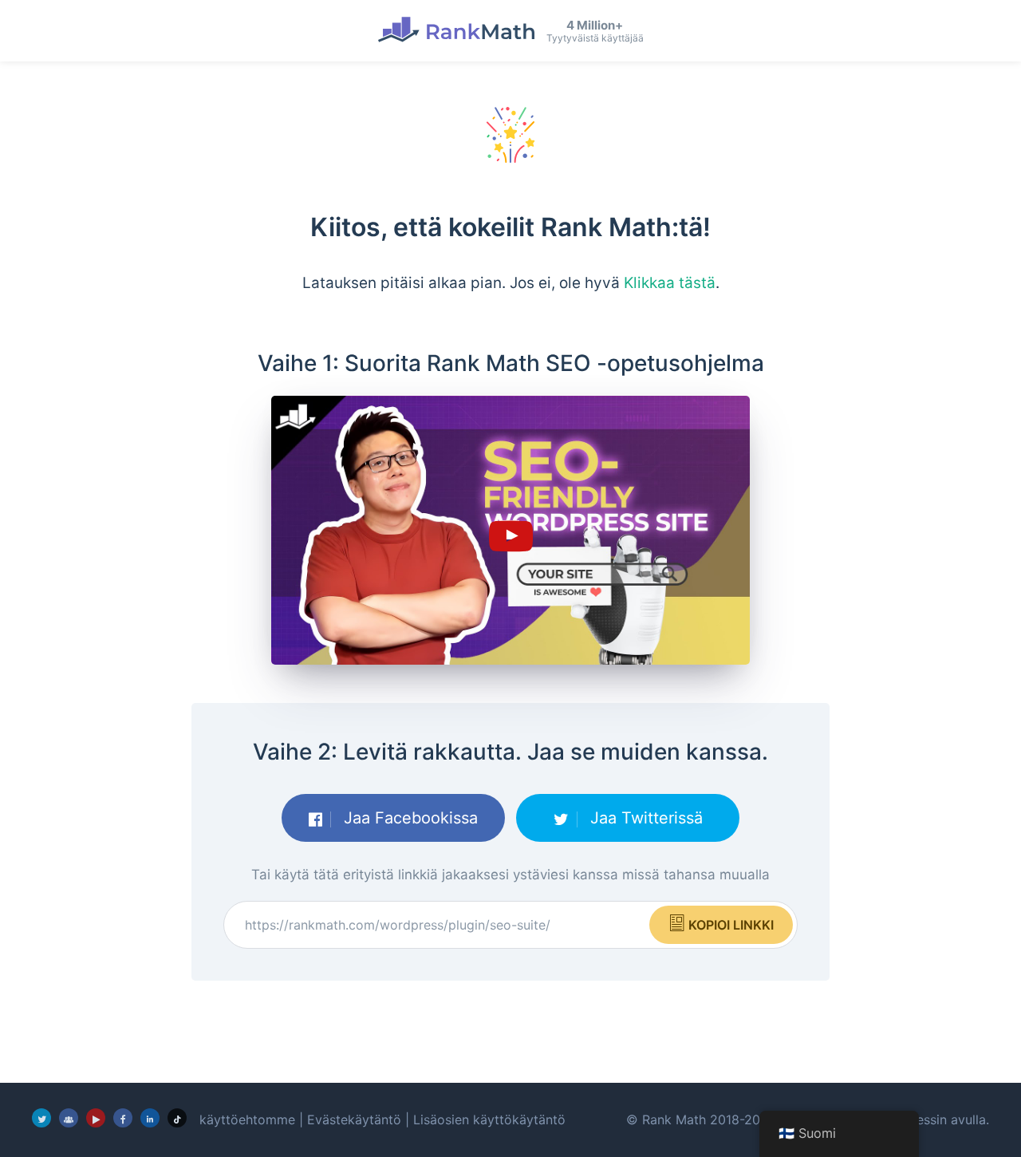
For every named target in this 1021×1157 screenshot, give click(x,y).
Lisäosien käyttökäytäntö (489, 1119)
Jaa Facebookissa (408, 817)
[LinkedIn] (150, 1117)
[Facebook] (122, 1117)
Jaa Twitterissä (644, 817)
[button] (510, 530)
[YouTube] (95, 1117)
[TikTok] (177, 1117)
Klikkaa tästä (669, 283)
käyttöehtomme (247, 1119)
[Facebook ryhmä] (68, 1117)
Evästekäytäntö (354, 1119)
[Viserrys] (41, 1117)
